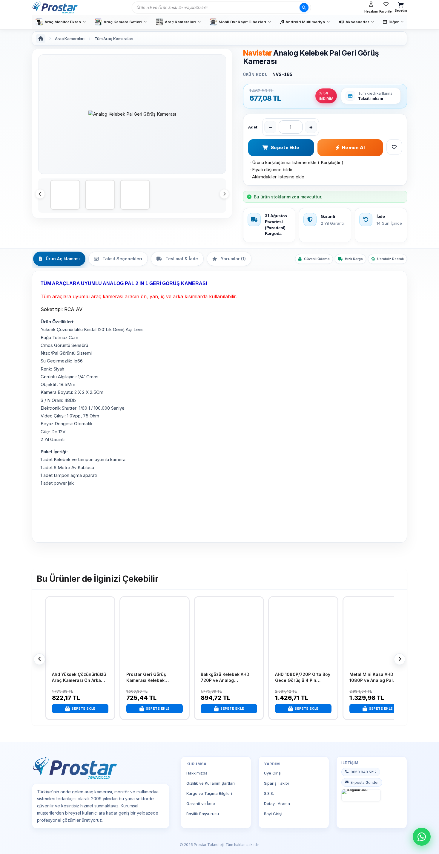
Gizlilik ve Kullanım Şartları (210, 783)
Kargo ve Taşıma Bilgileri (209, 793)
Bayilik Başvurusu (202, 813)
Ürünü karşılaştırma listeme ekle (282, 162)
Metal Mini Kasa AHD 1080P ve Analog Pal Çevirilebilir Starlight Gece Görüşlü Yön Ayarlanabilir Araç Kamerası (377, 677)
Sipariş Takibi (276, 783)
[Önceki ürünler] (39, 659)
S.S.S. (269, 793)
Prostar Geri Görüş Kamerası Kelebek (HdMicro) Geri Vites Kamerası (147, 677)
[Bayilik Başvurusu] (361, 795)
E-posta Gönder (365, 782)
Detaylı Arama (277, 803)
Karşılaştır (330, 162)
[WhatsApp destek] (422, 837)
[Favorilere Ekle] (108, 606)
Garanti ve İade (200, 803)
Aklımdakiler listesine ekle (276, 177)
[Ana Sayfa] (40, 38)
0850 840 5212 (364, 772)
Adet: (253, 127)
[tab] (59, 259)
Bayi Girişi (273, 813)
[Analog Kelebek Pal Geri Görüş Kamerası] (132, 114)
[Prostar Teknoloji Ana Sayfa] (55, 7)
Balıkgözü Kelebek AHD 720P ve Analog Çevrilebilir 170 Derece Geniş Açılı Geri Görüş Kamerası (225, 677)
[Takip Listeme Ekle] (394, 147)
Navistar (257, 52)
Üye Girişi (273, 773)
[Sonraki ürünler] (399, 659)
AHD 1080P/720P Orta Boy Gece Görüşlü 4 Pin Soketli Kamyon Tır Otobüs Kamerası (303, 677)
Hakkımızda (197, 773)
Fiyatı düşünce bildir (270, 169)
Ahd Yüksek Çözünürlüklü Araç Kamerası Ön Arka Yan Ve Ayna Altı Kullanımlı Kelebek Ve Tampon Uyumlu (80, 677)
